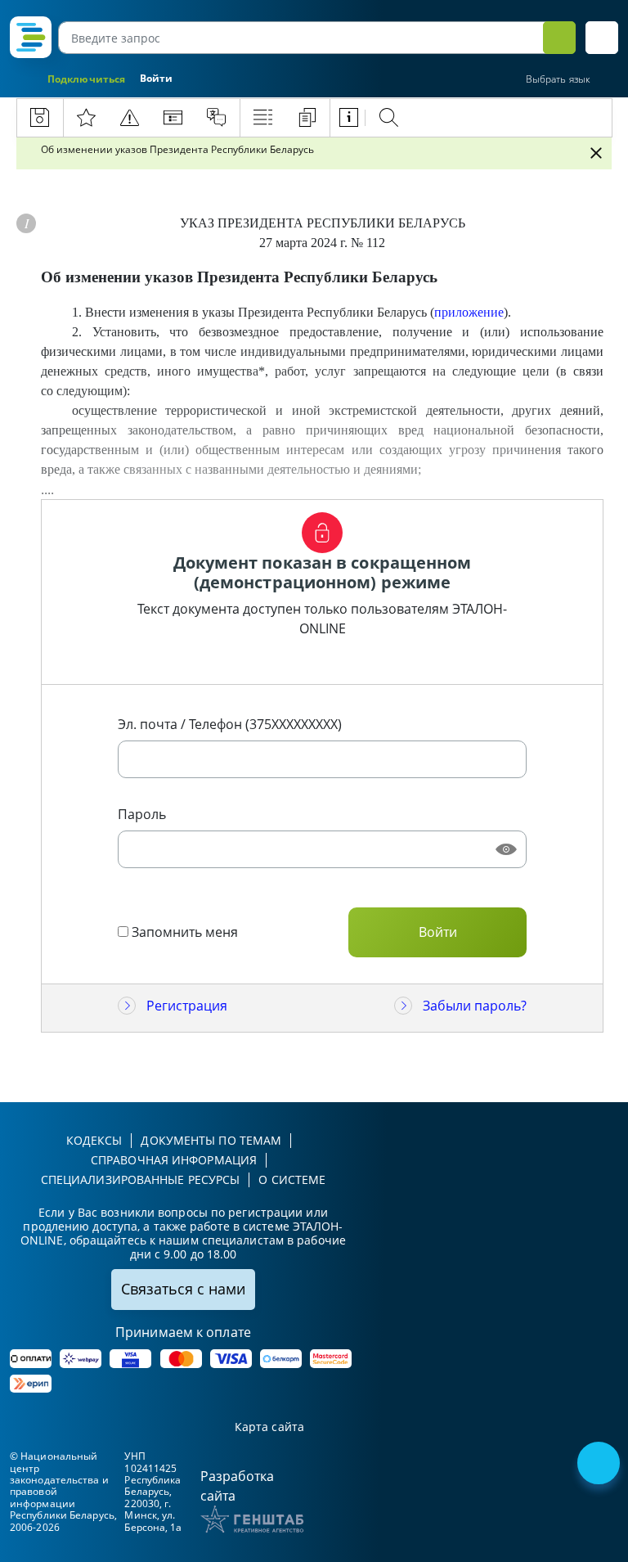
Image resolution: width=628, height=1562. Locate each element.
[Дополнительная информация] (26, 223)
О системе (291, 1179)
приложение (469, 312)
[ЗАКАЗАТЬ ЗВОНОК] (600, 1464)
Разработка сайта (237, 1486)
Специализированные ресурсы (140, 1179)
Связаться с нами (183, 1289)
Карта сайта (269, 1427)
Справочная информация (174, 1160)
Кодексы (94, 1140)
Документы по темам (211, 1140)
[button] (601, 37)
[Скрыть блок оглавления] (596, 153)
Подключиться (86, 79)
